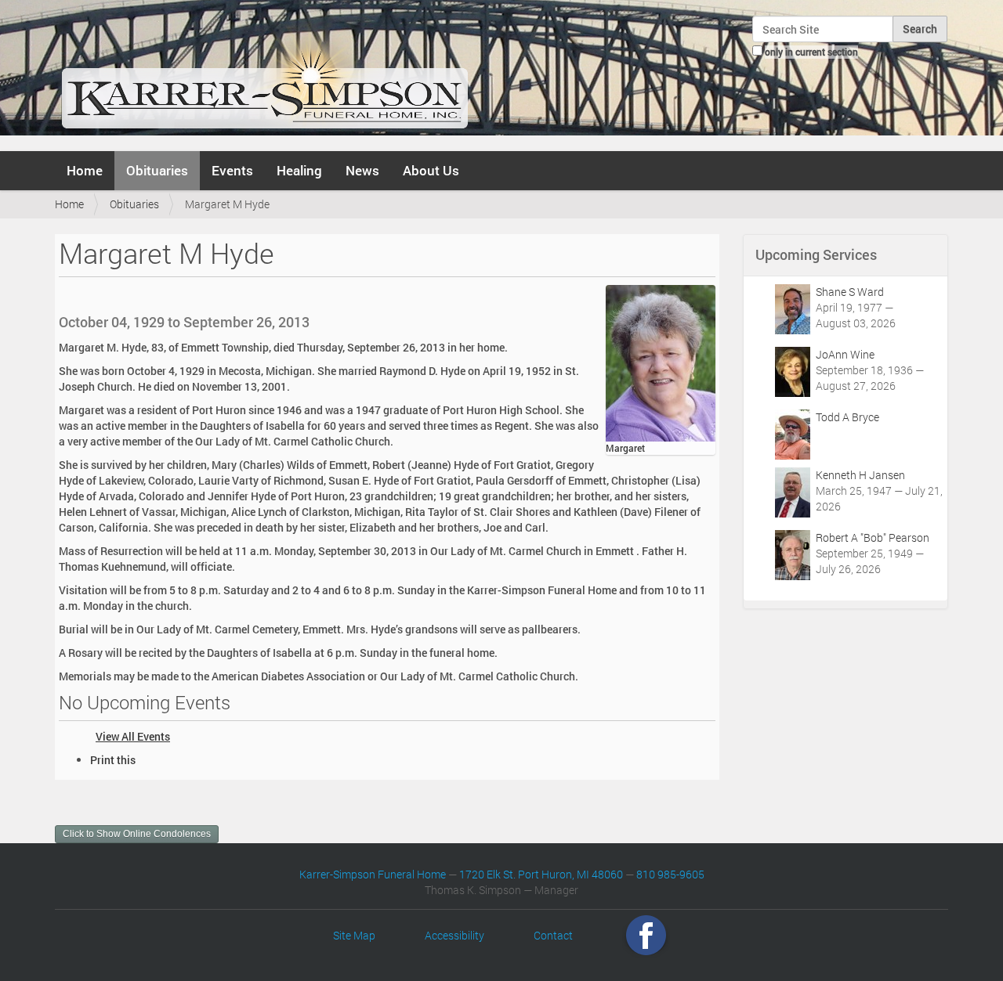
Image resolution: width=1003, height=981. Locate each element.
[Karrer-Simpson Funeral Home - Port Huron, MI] (264, 73)
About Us (431, 170)
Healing (299, 170)
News (362, 170)
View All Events (133, 736)
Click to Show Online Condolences (137, 833)
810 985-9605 (670, 874)
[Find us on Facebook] (646, 935)
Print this (113, 759)
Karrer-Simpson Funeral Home (372, 874)
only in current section (811, 51)
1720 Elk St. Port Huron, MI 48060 (541, 874)
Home (85, 170)
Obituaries (157, 170)
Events (232, 170)
